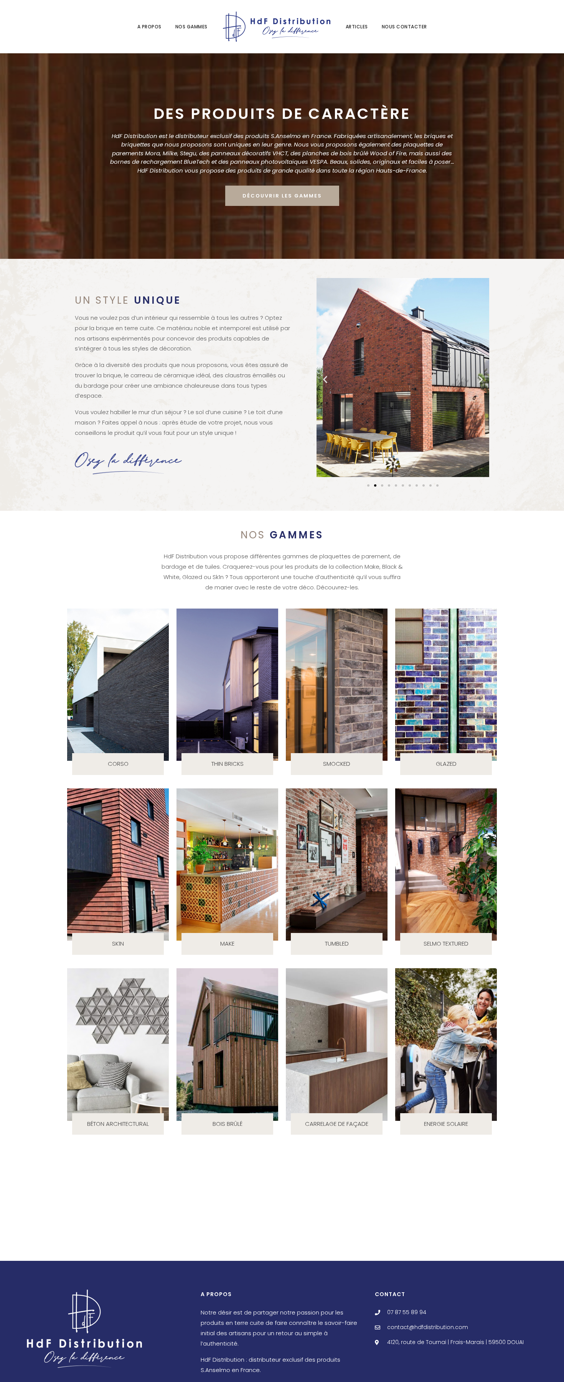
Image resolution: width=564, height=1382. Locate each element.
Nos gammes (191, 26)
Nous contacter (404, 26)
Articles (357, 26)
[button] (325, 379)
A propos (149, 26)
